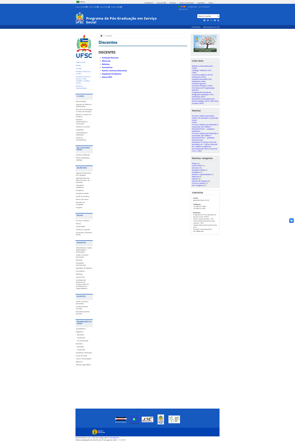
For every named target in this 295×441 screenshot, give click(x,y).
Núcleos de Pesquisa (200, 181)
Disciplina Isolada (82, 193)
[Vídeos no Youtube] (211, 20)
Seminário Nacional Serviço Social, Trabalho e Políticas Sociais (83, 80)
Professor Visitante (83, 230)
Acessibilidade (192, 7)
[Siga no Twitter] (208, 20)
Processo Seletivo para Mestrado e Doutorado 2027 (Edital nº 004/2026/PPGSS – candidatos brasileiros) (205, 127)
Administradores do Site (211, 27)
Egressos (79, 362)
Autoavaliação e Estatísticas (82, 134)
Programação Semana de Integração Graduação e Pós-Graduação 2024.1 (203, 94)
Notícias (195, 179)
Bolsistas (79, 260)
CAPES (194, 68)
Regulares (79, 332)
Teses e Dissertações (83, 359)
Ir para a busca (105, 7)
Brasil (82, 2)
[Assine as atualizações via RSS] (218, 20)
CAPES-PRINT (80, 227)
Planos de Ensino (82, 199)
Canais (210, 3)
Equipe (78, 65)
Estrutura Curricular (83, 127)
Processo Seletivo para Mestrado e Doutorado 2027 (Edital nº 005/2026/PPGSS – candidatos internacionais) (205, 136)
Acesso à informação (187, 3)
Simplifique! (149, 3)
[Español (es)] (184, 7)
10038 (194, 122)
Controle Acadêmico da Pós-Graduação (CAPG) (202, 76)
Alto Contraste (204, 7)
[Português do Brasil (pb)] (179, 7)
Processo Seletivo (198, 183)
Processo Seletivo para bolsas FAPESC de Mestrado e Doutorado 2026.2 (205, 118)
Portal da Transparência (81, 139)
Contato (79, 68)
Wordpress (114, 437)
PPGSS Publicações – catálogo (83, 159)
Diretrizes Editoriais (83, 155)
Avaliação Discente (110, 57)
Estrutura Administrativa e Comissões (82, 122)
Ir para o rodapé (116, 7)
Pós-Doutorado (82, 341)
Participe (173, 3)
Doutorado (81, 338)
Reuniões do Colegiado (80, 203)
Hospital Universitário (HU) (202, 79)
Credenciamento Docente (82, 308)
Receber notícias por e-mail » (83, 72)
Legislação (201, 3)
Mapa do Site (183, 9)
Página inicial (80, 62)
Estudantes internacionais (81, 264)
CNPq (194, 72)
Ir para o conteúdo (81, 7)
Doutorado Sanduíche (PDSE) (84, 234)
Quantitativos (81, 329)
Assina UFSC (80, 277)
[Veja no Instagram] (215, 20)
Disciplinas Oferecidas (84, 353)
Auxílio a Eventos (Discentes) (82, 256)
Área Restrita (196, 27)
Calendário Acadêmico (80, 186)
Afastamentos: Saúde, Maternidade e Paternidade (84, 250)
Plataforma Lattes (199, 81)
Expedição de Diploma (84, 268)
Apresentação (81, 101)
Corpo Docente (81, 356)
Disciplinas (80, 190)
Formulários (80, 271)
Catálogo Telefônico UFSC (202, 70)
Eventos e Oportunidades (81, 87)
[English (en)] (182, 7)
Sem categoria (197, 185)
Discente (195, 168)
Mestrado (80, 335)
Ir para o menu (93, 7)
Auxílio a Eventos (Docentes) (82, 302)
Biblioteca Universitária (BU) (202, 66)
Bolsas (78, 224)
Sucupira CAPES (198, 103)
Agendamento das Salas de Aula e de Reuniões (83, 180)
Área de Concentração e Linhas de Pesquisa (84, 110)
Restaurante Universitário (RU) (203, 99)
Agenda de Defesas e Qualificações (84, 105)
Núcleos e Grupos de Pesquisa (83, 115)
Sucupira (79, 207)
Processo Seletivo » (83, 221)
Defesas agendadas (83, 365)
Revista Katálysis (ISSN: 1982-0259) (205, 101)
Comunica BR (161, 3)
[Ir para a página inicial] (101, 36)
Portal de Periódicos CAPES (202, 86)
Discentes (109, 36)
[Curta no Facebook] (204, 20)
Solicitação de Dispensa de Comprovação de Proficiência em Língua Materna (82, 284)
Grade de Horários (83, 196)
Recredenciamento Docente (83, 313)
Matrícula (79, 274)
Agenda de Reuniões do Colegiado (83, 174)
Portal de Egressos (199, 83)
